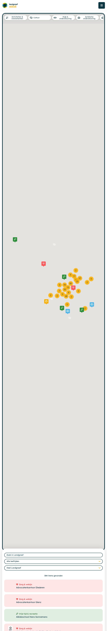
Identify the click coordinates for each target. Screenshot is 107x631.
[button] (43, 264)
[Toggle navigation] (101, 5)
